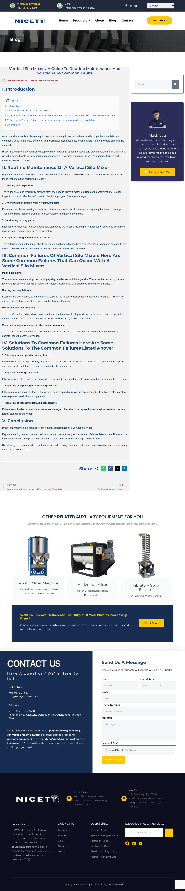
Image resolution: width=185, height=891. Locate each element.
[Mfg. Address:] (124, 798)
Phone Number (111, 705)
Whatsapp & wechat (28, 3)
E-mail (68, 3)
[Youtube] (135, 5)
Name (105, 679)
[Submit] (169, 833)
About (99, 20)
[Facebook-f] (126, 5)
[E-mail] (60, 6)
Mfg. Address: (136, 790)
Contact (127, 20)
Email (105, 692)
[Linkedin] (131, 5)
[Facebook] (127, 843)
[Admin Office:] (69, 798)
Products (80, 20)
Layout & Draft (110, 743)
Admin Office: (81, 792)
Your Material (147, 679)
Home (63, 20)
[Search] (175, 84)
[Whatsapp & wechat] (12, 5)
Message (107, 717)
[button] (103, 468)
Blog (112, 20)
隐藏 (14, 101)
